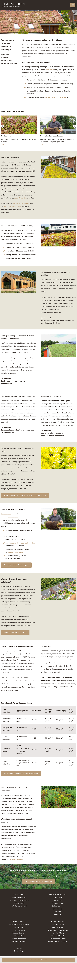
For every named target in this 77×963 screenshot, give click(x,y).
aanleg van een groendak (12, 206)
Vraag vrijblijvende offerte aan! (15, 632)
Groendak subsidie (16, 859)
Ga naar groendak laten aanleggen (16, 565)
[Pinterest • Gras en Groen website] (15, 951)
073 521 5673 (19, 903)
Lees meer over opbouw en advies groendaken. (21, 773)
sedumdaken (13, 517)
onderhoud (50, 69)
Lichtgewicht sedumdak (7, 729)
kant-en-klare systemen (20, 203)
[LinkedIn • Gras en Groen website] (23, 951)
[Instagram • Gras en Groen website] (18, 951)
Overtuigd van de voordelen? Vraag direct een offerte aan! (25, 495)
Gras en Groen (6, 514)
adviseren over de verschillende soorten (20, 543)
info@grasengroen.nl (19, 906)
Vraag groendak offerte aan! (38, 960)
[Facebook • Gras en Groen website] (20, 951)
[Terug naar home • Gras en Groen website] (13, 5)
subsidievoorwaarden (16, 552)
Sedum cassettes (6, 738)
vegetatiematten (20, 198)
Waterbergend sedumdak (8, 720)
